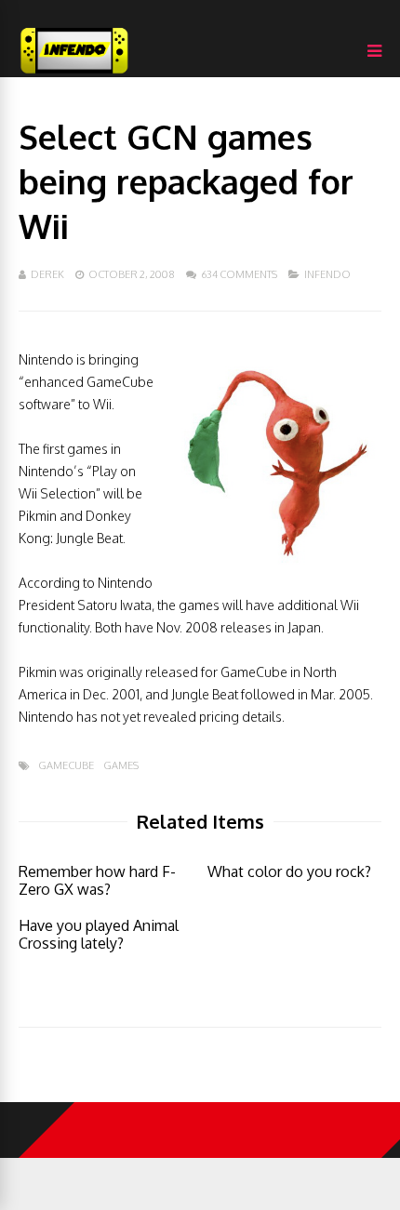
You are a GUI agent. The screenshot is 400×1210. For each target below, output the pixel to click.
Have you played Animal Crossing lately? (99, 934)
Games (121, 766)
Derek (47, 274)
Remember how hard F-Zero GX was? (97, 880)
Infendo (327, 274)
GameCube (66, 766)
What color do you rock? (289, 871)
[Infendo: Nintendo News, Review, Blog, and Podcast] (74, 73)
